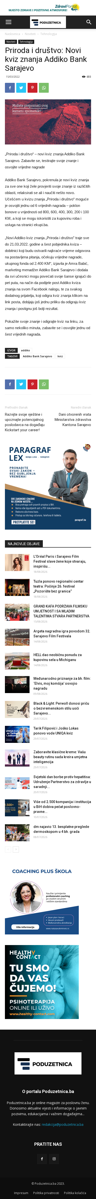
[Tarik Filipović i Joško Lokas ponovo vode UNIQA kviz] (17, 734)
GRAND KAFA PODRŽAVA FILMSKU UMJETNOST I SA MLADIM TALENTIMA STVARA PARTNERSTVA (61, 611)
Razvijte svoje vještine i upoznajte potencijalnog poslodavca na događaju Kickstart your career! (25, 422)
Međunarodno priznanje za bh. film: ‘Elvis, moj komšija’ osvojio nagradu (62, 683)
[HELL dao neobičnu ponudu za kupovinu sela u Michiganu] (17, 660)
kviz (60, 356)
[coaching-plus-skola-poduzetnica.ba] (42, 933)
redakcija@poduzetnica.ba (62, 1124)
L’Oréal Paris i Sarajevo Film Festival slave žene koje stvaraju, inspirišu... (59, 561)
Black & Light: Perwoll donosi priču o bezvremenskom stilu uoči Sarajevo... (61, 708)
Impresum (21, 1193)
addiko (25, 350)
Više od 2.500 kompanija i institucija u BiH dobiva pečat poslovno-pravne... (62, 807)
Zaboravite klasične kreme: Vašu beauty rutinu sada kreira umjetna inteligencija (60, 757)
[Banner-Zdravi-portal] (48, 7)
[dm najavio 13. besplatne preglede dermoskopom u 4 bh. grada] (17, 832)
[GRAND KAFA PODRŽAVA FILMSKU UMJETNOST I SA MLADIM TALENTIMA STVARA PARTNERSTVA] (17, 612)
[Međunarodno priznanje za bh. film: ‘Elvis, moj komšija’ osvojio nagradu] (17, 684)
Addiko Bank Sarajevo (37, 356)
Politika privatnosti (46, 1193)
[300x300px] (42, 1017)
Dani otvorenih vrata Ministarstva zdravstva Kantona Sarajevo (73, 419)
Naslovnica (12, 34)
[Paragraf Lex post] (48, 528)
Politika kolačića (75, 1193)
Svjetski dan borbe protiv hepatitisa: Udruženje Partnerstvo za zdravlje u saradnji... (62, 782)
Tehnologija (48, 34)
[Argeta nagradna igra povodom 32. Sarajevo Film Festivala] (17, 637)
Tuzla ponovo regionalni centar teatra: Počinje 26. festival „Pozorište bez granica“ (58, 586)
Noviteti (30, 34)
